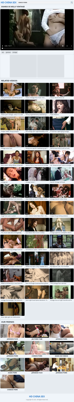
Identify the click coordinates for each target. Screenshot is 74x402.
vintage (15, 52)
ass (3, 52)
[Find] (71, 2)
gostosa (8, 52)
